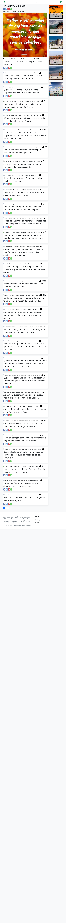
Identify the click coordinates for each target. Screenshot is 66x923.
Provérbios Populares (11, 2)
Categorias (36, 2)
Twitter (36, 519)
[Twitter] (6, 9)
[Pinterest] (8, 9)
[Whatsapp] (11, 9)
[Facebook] (4, 9)
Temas (21, 2)
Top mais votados (28, 2)
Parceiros (37, 522)
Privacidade (37, 520)
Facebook (37, 517)
